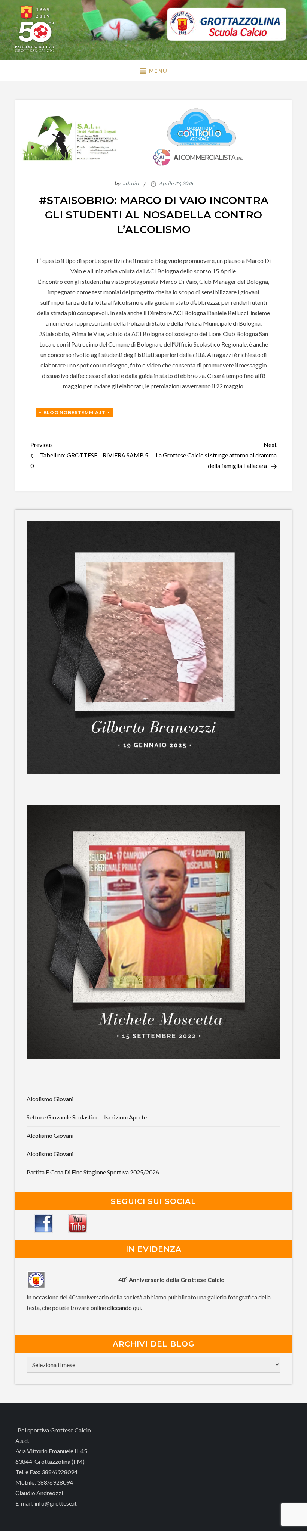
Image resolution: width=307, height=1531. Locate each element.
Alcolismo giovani (50, 1098)
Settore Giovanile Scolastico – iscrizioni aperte (87, 1117)
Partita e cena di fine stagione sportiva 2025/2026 (93, 1172)
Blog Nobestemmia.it (74, 412)
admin (130, 183)
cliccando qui (124, 1307)
